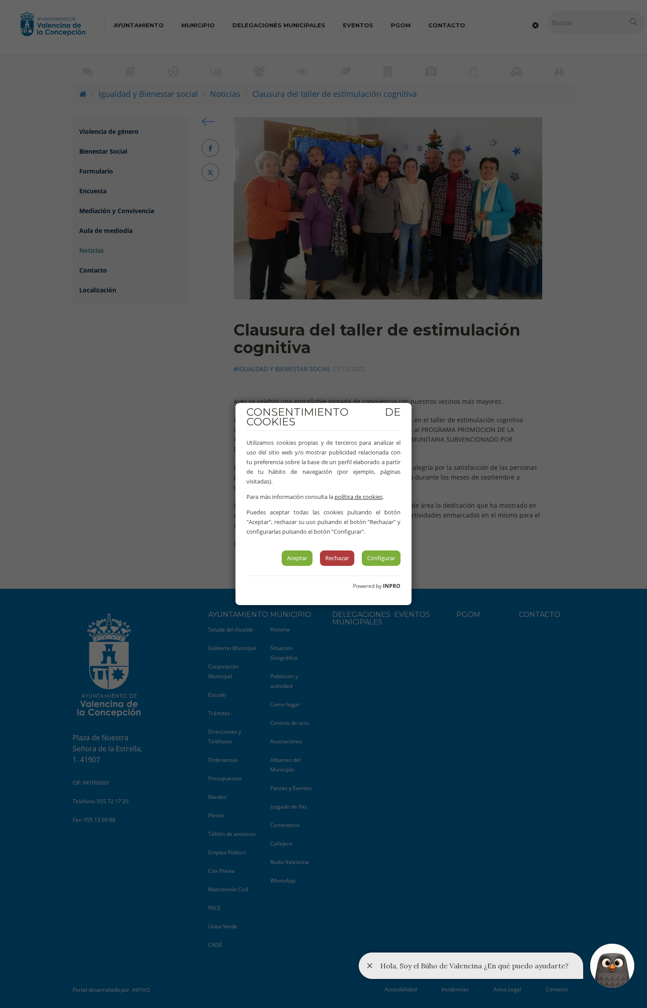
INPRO (392, 586)
